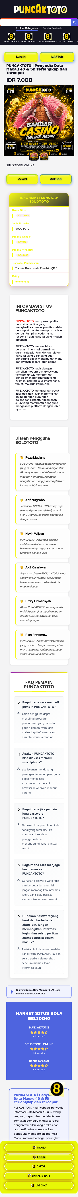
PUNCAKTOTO (24, 321)
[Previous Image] (6, 121)
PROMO (41, 1146)
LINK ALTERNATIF (41, 1177)
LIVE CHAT (41, 1186)
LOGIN (21, 56)
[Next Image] (71, 121)
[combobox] (35, 22)
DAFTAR (57, 56)
